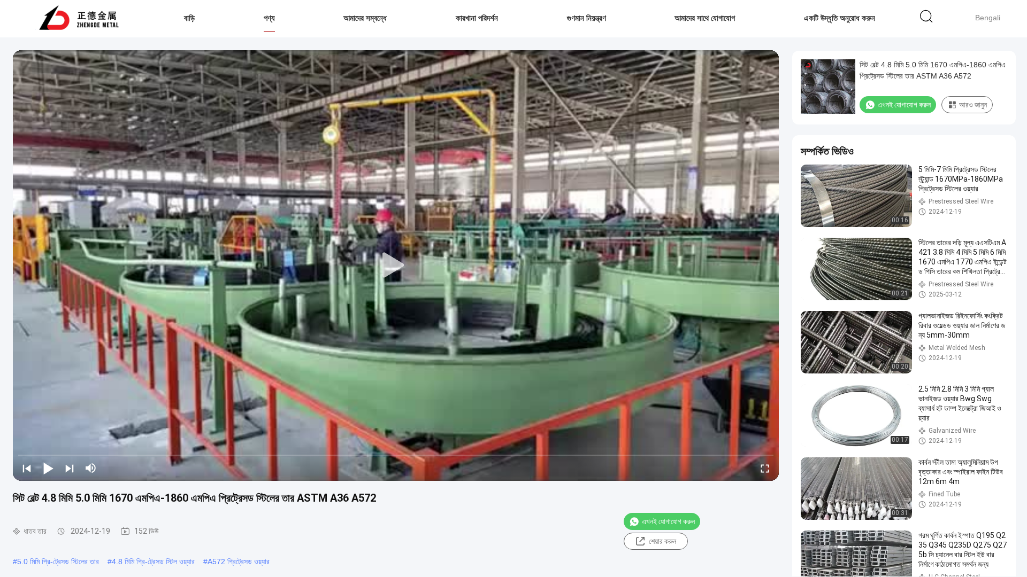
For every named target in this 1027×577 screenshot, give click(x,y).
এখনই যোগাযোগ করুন (668, 521)
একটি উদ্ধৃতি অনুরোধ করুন (839, 17)
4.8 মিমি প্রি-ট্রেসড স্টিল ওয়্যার (153, 561)
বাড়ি (189, 17)
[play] (395, 265)
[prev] (26, 468)
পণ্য (269, 17)
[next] (69, 468)
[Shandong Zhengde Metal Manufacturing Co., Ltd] (79, 18)
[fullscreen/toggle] (765, 468)
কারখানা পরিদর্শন (477, 17)
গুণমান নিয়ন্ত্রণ (586, 17)
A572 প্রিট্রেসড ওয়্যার (239, 561)
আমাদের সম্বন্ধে (365, 17)
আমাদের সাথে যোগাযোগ (705, 17)
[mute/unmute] (91, 468)
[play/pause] (48, 468)
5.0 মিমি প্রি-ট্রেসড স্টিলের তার (58, 561)
